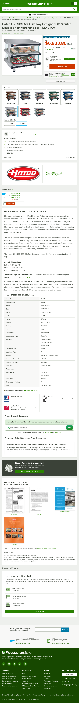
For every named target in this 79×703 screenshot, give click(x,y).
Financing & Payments (51, 681)
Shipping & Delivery (70, 685)
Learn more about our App (60, 643)
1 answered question (19, 33)
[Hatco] (23, 174)
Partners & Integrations (9, 686)
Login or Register (39, 612)
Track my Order (70, 678)
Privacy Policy (58, 432)
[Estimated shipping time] (35, 135)
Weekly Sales (26, 678)
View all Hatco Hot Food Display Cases (54, 174)
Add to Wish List (60, 81)
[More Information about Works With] (12, 189)
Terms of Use (48, 432)
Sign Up (65, 629)
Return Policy (48, 688)
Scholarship (47, 683)
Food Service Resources (30, 683)
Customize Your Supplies (10, 681)
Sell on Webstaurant (50, 686)
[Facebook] (14, 664)
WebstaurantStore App (9, 678)
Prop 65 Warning (30, 390)
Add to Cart (11, 203)
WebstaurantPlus (7, 673)
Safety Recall (26, 688)
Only (46, 40)
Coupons (25, 681)
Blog (23, 673)
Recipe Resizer (7, 683)
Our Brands (47, 676)
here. (28, 277)
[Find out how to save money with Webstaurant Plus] (4, 194)
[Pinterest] (25, 664)
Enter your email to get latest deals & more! (20, 630)
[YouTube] (9, 664)
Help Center (70, 674)
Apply (73, 75)
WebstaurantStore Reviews (30, 686)
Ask (69, 427)
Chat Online (68, 682)
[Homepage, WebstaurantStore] (39, 4)
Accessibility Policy (39, 695)
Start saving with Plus (23, 643)
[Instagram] (3, 664)
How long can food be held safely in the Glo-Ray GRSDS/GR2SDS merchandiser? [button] (36, 444)
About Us (47, 673)
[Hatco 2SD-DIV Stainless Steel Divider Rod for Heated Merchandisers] (13, 199)
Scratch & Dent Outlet (29, 676)
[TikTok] (19, 664)
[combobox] (39, 9)
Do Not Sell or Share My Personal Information (61, 695)
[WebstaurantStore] (27, 652)
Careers (46, 678)
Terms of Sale (6, 695)
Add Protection (70, 58)
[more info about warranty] (55, 61)
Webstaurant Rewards (9, 676)
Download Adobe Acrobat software (46, 548)
